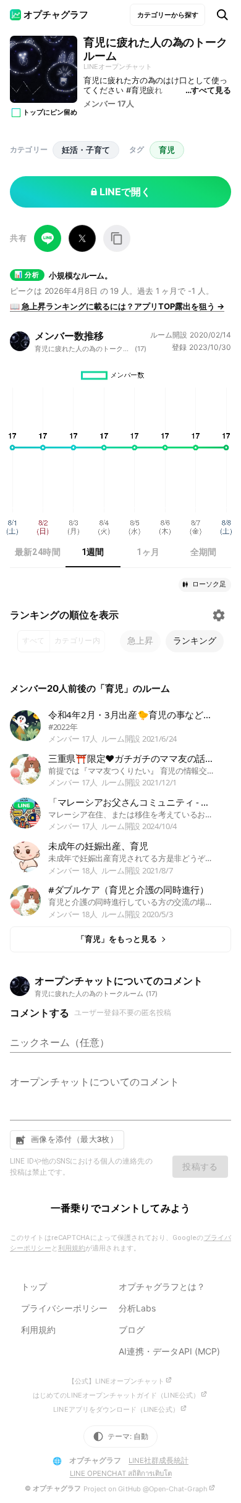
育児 (167, 150)
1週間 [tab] (93, 552)
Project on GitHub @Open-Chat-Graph (145, 1489)
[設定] (218, 615)
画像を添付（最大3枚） (74, 1139)
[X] (82, 238)
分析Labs (137, 1308)
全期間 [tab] (203, 552)
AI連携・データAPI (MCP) (169, 1351)
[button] (205, 585)
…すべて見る (208, 90)
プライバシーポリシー (64, 1308)
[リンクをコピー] (116, 238)
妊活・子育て (86, 150)
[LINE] (47, 238)
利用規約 (71, 1248)
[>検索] (222, 15)
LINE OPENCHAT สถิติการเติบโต (121, 1473)
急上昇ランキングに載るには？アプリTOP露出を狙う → (117, 306)
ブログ (132, 1329)
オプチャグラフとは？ (162, 1286)
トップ (34, 1286)
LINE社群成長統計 (158, 1460)
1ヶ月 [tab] (148, 552)
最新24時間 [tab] (38, 552)
